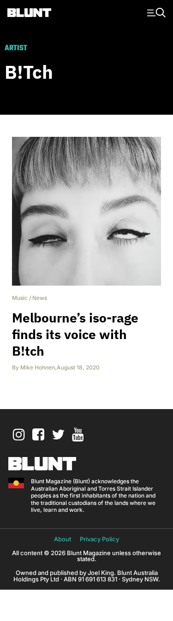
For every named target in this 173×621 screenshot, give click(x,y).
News (39, 297)
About (62, 539)
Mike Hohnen (37, 367)
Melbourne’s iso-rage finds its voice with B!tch (75, 334)
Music (20, 297)
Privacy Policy (99, 539)
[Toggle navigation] (155, 12)
